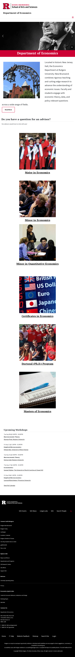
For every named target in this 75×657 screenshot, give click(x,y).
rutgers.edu (44, 511)
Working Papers (4, 599)
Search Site (45, 636)
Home (4, 636)
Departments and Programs (7, 561)
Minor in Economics (37, 220)
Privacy (2, 585)
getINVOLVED (4, 545)
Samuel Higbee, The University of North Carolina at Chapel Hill (23, 470)
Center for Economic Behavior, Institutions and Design (14, 595)
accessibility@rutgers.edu (32, 647)
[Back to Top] (71, 652)
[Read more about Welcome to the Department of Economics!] (23, 79)
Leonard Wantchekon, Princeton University (17, 480)
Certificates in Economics (37, 316)
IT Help (11, 636)
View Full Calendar (9, 485)
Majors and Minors (5, 558)
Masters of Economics (37, 411)
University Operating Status (7, 580)
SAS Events (23, 511)
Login (54, 636)
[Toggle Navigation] (73, 17)
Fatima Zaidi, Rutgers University (14, 460)
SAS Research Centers (6, 564)
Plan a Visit (3, 548)
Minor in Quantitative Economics (37, 263)
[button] (2, 36)
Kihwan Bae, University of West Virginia (16, 450)
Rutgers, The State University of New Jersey (32, 651)
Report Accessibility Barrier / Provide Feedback (57, 647)
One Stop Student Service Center (8, 541)
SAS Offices (3, 567)
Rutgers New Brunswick (6, 525)
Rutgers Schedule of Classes (7, 538)
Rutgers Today (4, 529)
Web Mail (3, 602)
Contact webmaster (58, 651)
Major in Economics (37, 172)
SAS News (33, 511)
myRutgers (3, 532)
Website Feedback (23, 636)
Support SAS (3, 571)
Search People (61, 511)
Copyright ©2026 (18, 651)
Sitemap (35, 636)
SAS (52, 511)
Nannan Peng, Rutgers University (14, 439)
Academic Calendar (5, 535)
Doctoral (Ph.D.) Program (37, 363)
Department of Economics (17, 12)
